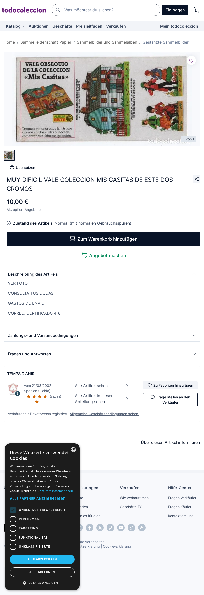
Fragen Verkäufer (182, 498)
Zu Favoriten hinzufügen (173, 385)
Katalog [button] (14, 26)
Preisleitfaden (89, 26)
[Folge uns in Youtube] (121, 527)
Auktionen (39, 26)
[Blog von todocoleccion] (142, 527)
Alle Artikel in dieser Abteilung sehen (94, 398)
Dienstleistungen (82, 487)
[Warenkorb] (197, 10)
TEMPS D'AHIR (20, 373)
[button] (102, 274)
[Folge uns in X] (100, 527)
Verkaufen (116, 26)
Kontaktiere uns (180, 516)
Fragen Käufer (179, 507)
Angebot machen (107, 255)
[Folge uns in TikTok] (131, 527)
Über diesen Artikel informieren (170, 442)
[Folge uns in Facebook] (89, 527)
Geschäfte (62, 26)
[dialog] (42, 516)
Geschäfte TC (131, 507)
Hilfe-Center (180, 487)
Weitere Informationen (56, 491)
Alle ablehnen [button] (42, 572)
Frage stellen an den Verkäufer (173, 399)
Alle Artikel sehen (91, 385)
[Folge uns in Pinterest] (110, 527)
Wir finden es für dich (83, 516)
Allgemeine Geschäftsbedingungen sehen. (104, 414)
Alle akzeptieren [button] (42, 559)
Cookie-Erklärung (117, 546)
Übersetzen (25, 167)
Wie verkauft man (134, 498)
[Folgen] (191, 60)
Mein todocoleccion (179, 26)
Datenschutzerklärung (82, 546)
